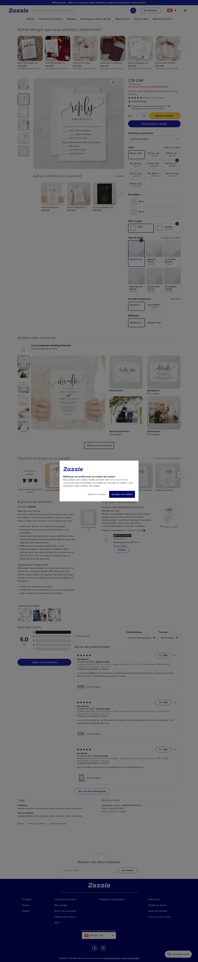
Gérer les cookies (97, 494)
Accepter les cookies (122, 494)
